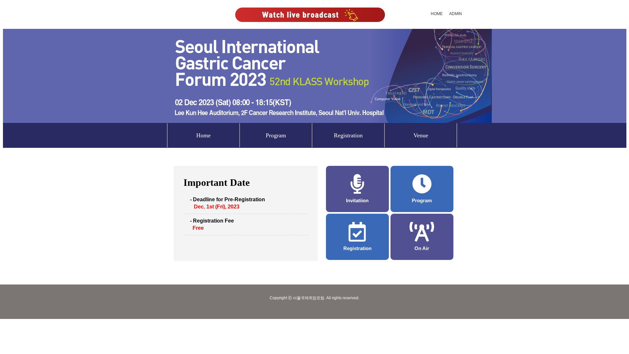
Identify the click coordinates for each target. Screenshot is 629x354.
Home (203, 135)
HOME (437, 13)
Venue (420, 135)
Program (276, 135)
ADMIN (455, 13)
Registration (348, 135)
